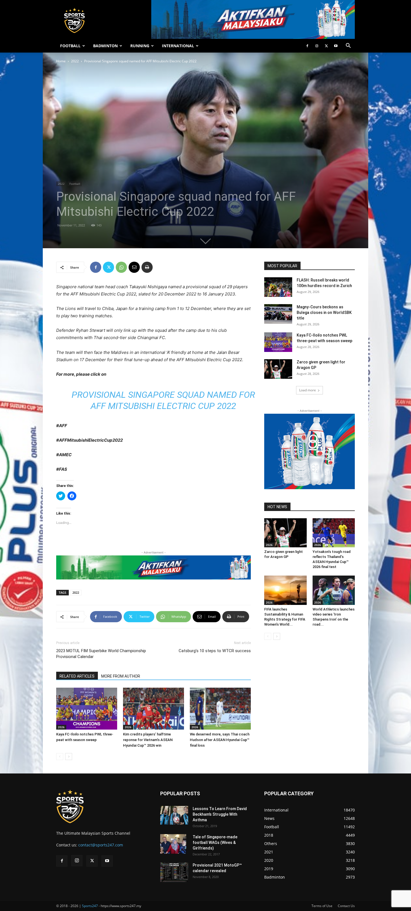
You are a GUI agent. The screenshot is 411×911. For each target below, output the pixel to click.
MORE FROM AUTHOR (120, 676)
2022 (75, 61)
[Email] (134, 267)
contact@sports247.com (100, 845)
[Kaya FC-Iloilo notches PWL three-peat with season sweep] (86, 709)
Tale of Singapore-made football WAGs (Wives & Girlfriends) (215, 842)
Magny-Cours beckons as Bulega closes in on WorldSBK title (324, 312)
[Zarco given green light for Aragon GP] (278, 369)
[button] (348, 46)
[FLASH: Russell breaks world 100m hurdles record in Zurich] (278, 287)
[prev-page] (59, 756)
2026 (61, 727)
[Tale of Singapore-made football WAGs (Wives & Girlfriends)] (173, 844)
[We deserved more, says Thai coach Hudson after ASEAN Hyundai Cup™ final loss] (220, 709)
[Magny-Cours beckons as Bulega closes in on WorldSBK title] (278, 314)
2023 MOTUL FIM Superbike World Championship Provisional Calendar (101, 653)
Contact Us (346, 905)
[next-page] (68, 756)
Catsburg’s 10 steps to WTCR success (215, 650)
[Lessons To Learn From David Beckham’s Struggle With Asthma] (174, 815)
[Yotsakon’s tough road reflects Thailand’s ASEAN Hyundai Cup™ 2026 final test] (334, 532)
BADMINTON (105, 45)
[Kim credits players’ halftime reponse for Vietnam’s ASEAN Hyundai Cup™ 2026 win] (153, 709)
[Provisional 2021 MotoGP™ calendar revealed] (174, 872)
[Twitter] (326, 46)
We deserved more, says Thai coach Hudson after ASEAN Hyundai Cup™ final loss (219, 739)
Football (74, 184)
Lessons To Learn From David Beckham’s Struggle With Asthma (220, 814)
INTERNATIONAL (178, 45)
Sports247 (90, 905)
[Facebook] (307, 46)
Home (61, 61)
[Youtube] (336, 46)
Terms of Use (321, 905)
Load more (307, 390)
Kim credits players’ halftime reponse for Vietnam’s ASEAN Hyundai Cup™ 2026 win (148, 739)
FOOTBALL (70, 45)
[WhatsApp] (121, 267)
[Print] (147, 267)
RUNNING (139, 45)
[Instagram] (317, 46)
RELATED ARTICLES (77, 676)
